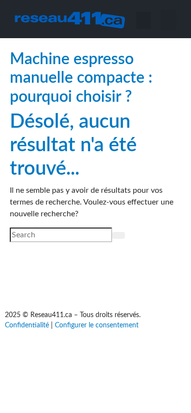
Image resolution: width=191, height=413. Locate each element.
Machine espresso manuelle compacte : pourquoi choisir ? (81, 78)
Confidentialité (27, 325)
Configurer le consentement (97, 325)
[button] (169, 20)
